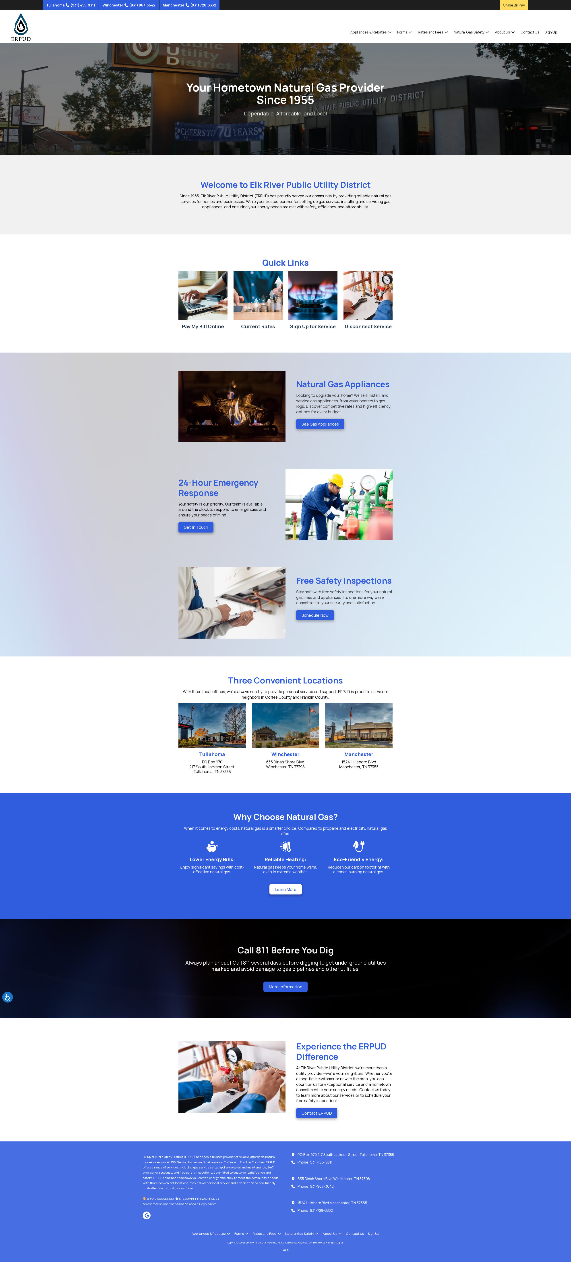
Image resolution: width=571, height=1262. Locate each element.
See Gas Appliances (320, 424)
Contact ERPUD (317, 1113)
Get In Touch (196, 527)
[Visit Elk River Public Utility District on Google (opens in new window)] (147, 1215)
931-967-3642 (322, 1186)
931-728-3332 (321, 1210)
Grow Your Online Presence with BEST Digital (320, 1242)
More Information (285, 986)
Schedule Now (315, 615)
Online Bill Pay (514, 5)
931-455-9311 (321, 1162)
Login (285, 1249)
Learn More (285, 889)
